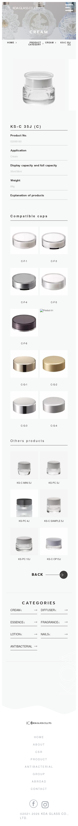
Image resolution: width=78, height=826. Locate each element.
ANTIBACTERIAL (39, 766)
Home (39, 737)
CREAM (49, 43)
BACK (38, 574)
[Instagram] (45, 804)
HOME (10, 43)
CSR (39, 752)
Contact (39, 789)
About (39, 744)
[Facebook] (33, 804)
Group (39, 774)
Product (39, 759)
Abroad (39, 781)
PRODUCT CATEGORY (34, 44)
